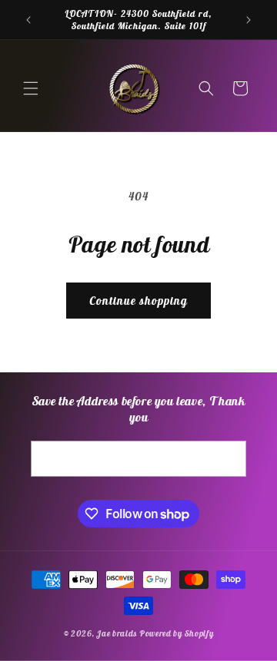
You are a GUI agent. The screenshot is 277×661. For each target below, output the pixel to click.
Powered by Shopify (176, 633)
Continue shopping (138, 300)
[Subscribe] (228, 459)
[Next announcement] (248, 20)
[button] (31, 88)
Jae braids (117, 633)
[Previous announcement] (28, 20)
